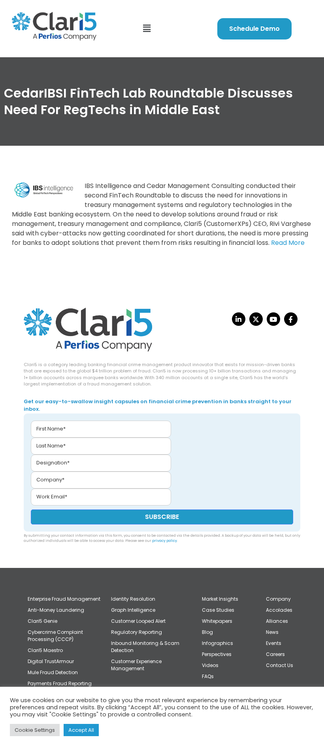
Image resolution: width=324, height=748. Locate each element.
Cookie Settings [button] (35, 730)
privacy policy (164, 540)
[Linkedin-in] (238, 319)
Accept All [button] (81, 730)
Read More (288, 242)
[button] (146, 28)
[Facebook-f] (291, 319)
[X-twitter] (256, 319)
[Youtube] (273, 319)
